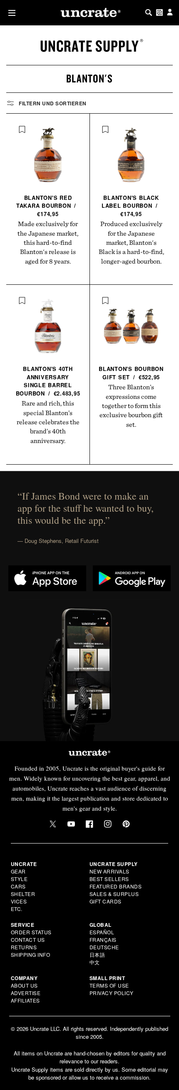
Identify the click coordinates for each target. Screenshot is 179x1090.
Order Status (31, 932)
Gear (18, 871)
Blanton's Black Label (130, 206)
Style (19, 878)
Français (103, 939)
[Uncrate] (89, 12)
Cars (18, 886)
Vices (19, 901)
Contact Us (28, 939)
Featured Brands (116, 886)
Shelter (23, 893)
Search (148, 12)
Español (102, 932)
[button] (10, 13)
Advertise (26, 992)
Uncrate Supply (89, 46)
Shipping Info (30, 954)
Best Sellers (109, 878)
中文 (95, 962)
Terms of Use (109, 985)
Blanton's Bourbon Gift (131, 373)
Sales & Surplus (114, 893)
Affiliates (25, 1000)
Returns (24, 947)
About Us (24, 985)
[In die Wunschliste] (22, 129)
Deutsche (104, 947)
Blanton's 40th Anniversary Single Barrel (48, 381)
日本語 (97, 954)
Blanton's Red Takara (46, 206)
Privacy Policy (112, 992)
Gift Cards (106, 901)
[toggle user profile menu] (170, 13)
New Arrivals (109, 871)
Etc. (16, 908)
